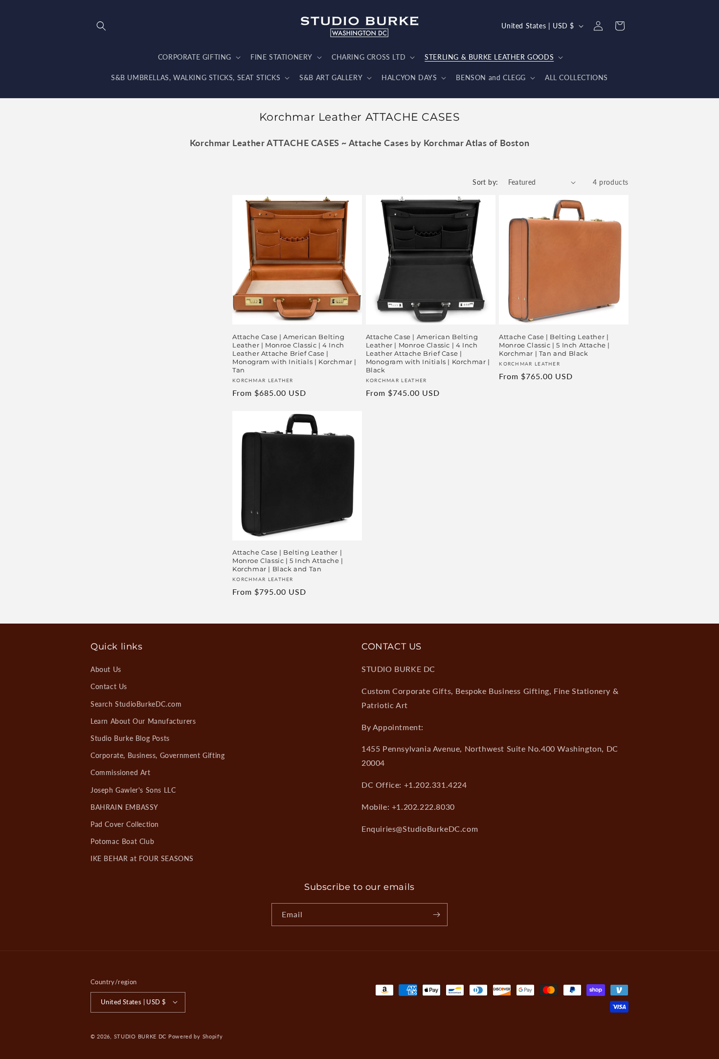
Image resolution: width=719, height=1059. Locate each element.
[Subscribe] (436, 914)
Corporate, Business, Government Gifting (157, 755)
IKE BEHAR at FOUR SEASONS (142, 858)
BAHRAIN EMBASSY (124, 807)
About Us (105, 669)
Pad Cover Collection (124, 824)
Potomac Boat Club (122, 841)
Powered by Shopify (195, 1036)
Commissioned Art (120, 772)
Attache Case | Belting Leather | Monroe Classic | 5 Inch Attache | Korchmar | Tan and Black (554, 345)
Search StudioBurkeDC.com (135, 704)
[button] (101, 26)
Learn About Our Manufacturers (143, 721)
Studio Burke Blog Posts (130, 738)
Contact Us (108, 686)
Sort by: (485, 182)
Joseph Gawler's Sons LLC (133, 790)
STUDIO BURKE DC (140, 1036)
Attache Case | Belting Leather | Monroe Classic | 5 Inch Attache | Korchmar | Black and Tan (287, 560)
